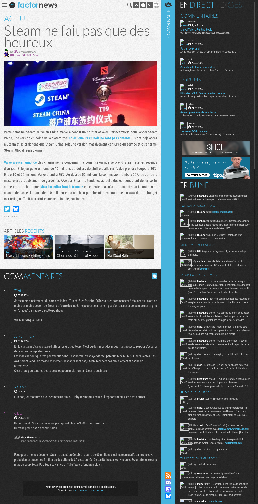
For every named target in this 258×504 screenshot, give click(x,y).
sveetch (191, 40)
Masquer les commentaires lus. (154, 276)
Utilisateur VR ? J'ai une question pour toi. (203, 93)
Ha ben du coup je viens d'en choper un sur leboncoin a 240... (209, 96)
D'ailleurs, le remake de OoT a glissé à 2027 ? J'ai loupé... (207, 70)
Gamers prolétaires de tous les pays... (200, 112)
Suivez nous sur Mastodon (168, 489)
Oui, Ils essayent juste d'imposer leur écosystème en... (205, 32)
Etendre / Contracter (168, 469)
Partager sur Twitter (7, 209)
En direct (197, 5)
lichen (191, 104)
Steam (15, 216)
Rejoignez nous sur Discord (168, 482)
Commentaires (199, 16)
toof (190, 59)
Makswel (192, 21)
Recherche (130, 5)
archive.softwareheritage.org (233, 429)
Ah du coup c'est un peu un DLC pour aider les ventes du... (208, 51)
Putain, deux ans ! (190, 48)
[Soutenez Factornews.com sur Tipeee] (216, 177)
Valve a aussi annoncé (20, 162)
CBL (15, 51)
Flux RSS (168, 475)
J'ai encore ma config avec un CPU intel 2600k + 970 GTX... (208, 115)
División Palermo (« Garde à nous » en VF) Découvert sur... (208, 134)
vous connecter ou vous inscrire (88, 490)
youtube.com (216, 501)
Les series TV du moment (194, 131)
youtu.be (204, 268)
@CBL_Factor (32, 55)
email (18, 55)
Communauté (168, 232)
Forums (190, 80)
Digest (233, 5)
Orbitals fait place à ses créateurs (198, 67)
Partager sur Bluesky (16, 209)
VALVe (7, 216)
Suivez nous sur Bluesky (168, 496)
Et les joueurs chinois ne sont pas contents (100, 138)
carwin (191, 123)
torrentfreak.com (233, 443)
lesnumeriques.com (222, 212)
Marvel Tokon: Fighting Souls (196, 29)
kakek (190, 85)
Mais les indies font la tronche (61, 186)
